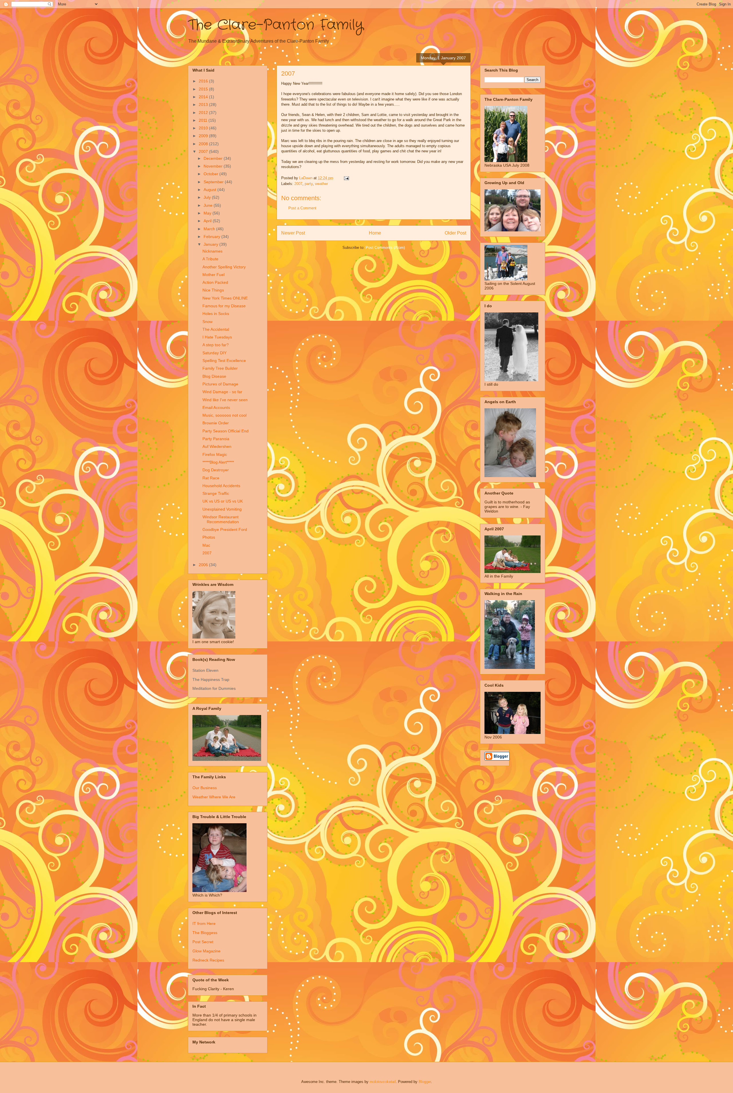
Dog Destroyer (215, 470)
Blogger (425, 1082)
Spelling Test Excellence (224, 360)
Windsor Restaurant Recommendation (220, 519)
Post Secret (202, 942)
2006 (204, 564)
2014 (204, 96)
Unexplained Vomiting (222, 509)
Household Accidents (221, 485)
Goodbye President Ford (224, 529)
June (209, 205)
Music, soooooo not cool (224, 415)
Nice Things (213, 290)
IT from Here (204, 923)
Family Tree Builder (220, 368)
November (214, 166)
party (309, 184)
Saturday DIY (214, 352)
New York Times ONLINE (225, 298)
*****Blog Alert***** (218, 462)
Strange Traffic (215, 493)
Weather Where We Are (213, 797)
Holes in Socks (215, 313)
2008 (204, 143)
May (208, 213)
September (214, 182)
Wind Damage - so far (222, 391)
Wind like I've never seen (225, 399)
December (214, 158)
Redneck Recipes (208, 960)
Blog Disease (214, 376)
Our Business (204, 787)
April (208, 220)
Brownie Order (215, 423)
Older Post (455, 233)
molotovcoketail (383, 1082)
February (212, 236)
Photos (208, 537)
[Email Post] (346, 178)
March (210, 229)
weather (321, 184)
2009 (204, 135)
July (208, 197)
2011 (203, 120)
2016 (204, 81)
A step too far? (215, 344)
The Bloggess (204, 932)
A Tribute (210, 259)
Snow (207, 321)
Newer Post (293, 233)
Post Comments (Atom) (385, 247)
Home (375, 233)
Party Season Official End (225, 431)
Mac (206, 545)
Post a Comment (302, 208)
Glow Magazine (206, 951)
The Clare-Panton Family (275, 25)
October (211, 174)
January (211, 244)
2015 (204, 89)
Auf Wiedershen (216, 446)
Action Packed (215, 282)
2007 (298, 184)
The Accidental (215, 329)
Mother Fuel (213, 274)
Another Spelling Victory (224, 267)
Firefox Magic (214, 454)
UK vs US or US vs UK (222, 501)
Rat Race (210, 478)
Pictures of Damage (220, 384)
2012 (204, 112)
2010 (204, 128)
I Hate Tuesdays (217, 337)
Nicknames (212, 251)
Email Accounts (216, 407)
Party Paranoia (215, 438)
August (210, 189)
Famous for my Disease (224, 306)
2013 (204, 104)
